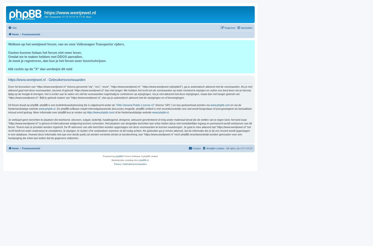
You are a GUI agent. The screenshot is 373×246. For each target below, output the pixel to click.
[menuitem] (12, 27)
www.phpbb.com (220, 105)
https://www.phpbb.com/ (100, 112)
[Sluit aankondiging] (251, 43)
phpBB (118, 156)
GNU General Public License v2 (135, 105)
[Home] (25, 14)
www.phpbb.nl (47, 108)
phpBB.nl (144, 160)
